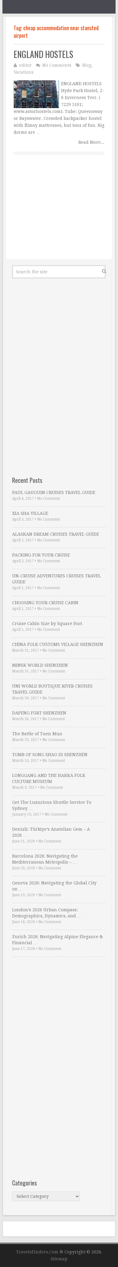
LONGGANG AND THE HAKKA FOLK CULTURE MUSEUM (48, 778)
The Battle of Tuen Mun (37, 733)
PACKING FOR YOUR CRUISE (41, 555)
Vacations (24, 72)
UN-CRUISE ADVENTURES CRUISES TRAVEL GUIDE (56, 578)
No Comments (56, 65)
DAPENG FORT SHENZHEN (39, 712)
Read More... (91, 142)
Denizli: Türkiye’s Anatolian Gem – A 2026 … (51, 832)
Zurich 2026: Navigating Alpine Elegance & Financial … (57, 939)
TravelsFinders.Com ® (39, 1251)
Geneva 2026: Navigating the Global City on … (54, 885)
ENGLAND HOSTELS (43, 54)
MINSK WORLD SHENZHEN (40, 665)
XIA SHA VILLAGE (30, 513)
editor (25, 65)
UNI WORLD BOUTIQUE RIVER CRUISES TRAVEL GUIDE (52, 689)
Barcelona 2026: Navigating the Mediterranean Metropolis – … (45, 859)
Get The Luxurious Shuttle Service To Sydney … (51, 805)
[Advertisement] (59, 214)
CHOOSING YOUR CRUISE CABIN (45, 602)
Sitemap (59, 1258)
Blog (86, 65)
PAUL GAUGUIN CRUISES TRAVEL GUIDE (53, 492)
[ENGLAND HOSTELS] (36, 94)
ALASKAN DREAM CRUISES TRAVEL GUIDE (55, 534)
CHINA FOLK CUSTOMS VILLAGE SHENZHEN (57, 644)
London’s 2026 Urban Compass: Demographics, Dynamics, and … (46, 912)
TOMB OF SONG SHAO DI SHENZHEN (49, 754)
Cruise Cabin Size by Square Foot (47, 623)
